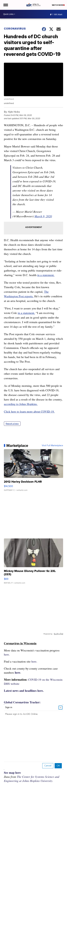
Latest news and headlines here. (24, 690)
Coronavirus (15, 28)
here (17, 672)
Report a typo (12, 423)
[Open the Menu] (5, 5)
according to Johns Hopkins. (21, 404)
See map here (12, 772)
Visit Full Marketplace (52, 445)
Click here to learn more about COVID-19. (29, 411)
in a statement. (45, 275)
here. (7, 654)
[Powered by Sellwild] (58, 634)
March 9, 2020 (43, 216)
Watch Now (57, 5)
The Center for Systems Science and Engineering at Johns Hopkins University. (31, 779)
